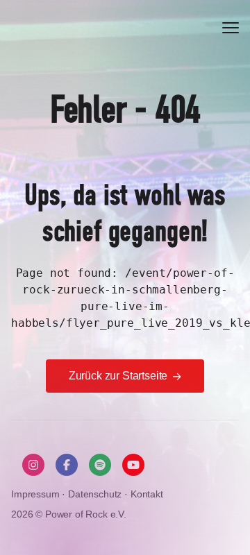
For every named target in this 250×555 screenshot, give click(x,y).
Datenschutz (96, 494)
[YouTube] (133, 465)
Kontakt (147, 494)
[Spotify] (100, 465)
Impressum (36, 494)
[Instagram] (33, 465)
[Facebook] (67, 465)
